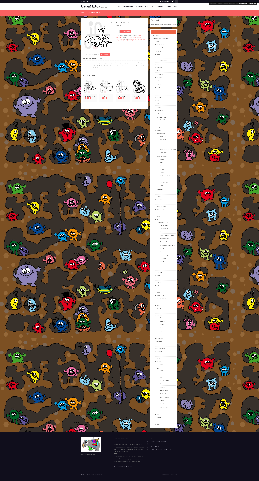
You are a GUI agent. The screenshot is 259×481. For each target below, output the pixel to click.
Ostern (162, 146)
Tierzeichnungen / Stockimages (161, 38)
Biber (157, 64)
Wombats (158, 417)
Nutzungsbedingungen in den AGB (123, 466)
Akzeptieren (252, 3)
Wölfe (157, 414)
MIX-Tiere (162, 119)
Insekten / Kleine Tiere (162, 222)
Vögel (157, 368)
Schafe (158, 335)
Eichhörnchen (160, 94)
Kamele (158, 269)
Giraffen (158, 196)
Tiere (133, 40)
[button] (111, 22)
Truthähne (163, 403)
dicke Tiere (159, 84)
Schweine (158, 345)
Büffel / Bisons (160, 71)
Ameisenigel (159, 47)
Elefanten (159, 104)
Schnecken (163, 258)
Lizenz (132, 39)
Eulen (161, 374)
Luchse (162, 327)
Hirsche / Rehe (160, 209)
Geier (161, 377)
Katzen (158, 279)
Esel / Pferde (159, 113)
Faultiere (158, 130)
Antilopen (158, 51)
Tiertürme (159, 361)
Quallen (162, 172)
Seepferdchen (164, 182)
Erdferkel (158, 107)
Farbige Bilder (160, 127)
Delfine (162, 159)
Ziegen (158, 424)
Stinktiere (159, 355)
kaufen (122, 39)
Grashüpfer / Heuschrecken (167, 245)
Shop (118, 458)
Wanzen (162, 265)
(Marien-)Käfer (164, 225)
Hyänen (158, 216)
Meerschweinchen (161, 298)
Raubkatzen (159, 315)
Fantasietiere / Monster (162, 117)
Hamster (158, 203)
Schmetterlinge (164, 255)
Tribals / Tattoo (160, 364)
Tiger (161, 331)
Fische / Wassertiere (161, 156)
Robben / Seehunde (165, 175)
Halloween (163, 139)
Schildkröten (138, 35)
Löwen (162, 324)
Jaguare (162, 321)
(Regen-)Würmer (164, 228)
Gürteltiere (159, 199)
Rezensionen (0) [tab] (105, 54)
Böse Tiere (159, 67)
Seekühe (162, 179)
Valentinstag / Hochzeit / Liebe (168, 149)
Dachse (158, 80)
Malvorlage (140, 39)
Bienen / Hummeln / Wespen (167, 235)
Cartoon (134, 37)
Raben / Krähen (164, 390)
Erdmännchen (160, 110)
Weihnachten (163, 152)
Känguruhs (159, 272)
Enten (161, 370)
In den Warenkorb (125, 31)
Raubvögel (163, 394)
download (139, 37)
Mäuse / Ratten (160, 295)
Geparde (162, 318)
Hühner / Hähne (164, 380)
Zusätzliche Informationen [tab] (92, 54)
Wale (161, 185)
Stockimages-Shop (128, 6)
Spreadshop (139, 6)
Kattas (158, 275)
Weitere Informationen (243, 3)
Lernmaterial (156, 35)
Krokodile (158, 282)
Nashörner (159, 305)
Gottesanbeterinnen (165, 241)
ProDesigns (175, 474)
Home (119, 6)
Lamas (158, 288)
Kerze (126, 39)
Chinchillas (159, 77)
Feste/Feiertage (160, 133)
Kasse (175, 6)
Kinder (129, 39)
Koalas (162, 57)
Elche (157, 100)
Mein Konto (168, 6)
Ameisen (162, 232)
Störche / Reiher (164, 397)
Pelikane (162, 384)
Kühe (157, 285)
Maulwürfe (159, 292)
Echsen (158, 87)
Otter (157, 312)
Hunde (158, 212)
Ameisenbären (160, 44)
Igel (157, 219)
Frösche (162, 162)
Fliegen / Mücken (164, 238)
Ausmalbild (130, 37)
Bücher (155, 32)
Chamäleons (159, 74)
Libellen (162, 248)
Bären (158, 54)
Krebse (162, 169)
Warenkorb (160, 6)
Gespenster (167, 142)
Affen (157, 41)
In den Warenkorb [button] (90, 88)
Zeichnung (137, 40)
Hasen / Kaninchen (161, 206)
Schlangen (159, 341)
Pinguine (162, 387)
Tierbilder (129, 40)
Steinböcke (159, 351)
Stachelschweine (160, 348)
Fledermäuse (159, 189)
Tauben (162, 400)
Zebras (158, 421)
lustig (136, 39)
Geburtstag (118, 37)
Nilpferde (158, 308)
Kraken (162, 165)
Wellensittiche (164, 407)
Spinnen (162, 261)
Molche (162, 90)
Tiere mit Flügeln (164, 123)
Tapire (158, 358)
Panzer (144, 39)
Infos (152, 6)
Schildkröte (118, 40)
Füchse (158, 193)
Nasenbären (163, 60)
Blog (146, 6)
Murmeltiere (159, 302)
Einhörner (159, 97)
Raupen (162, 251)
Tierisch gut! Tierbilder (90, 6)
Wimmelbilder (160, 411)
